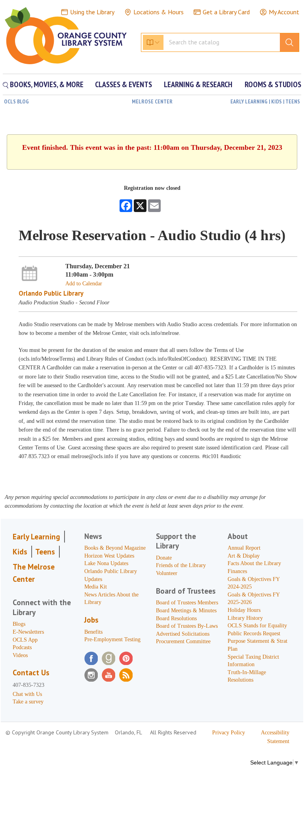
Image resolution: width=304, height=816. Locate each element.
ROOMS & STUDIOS (273, 84)
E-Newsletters (28, 632)
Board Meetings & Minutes (186, 610)
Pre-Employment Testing (112, 639)
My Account (284, 12)
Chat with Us (27, 694)
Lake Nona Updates (106, 563)
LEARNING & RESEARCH (198, 84)
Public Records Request (254, 633)
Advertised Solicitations (182, 634)
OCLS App (25, 640)
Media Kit (95, 587)
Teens (45, 551)
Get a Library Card (226, 12)
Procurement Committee (183, 641)
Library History (245, 618)
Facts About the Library (254, 563)
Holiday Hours (244, 610)
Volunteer (166, 573)
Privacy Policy (228, 733)
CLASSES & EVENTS (123, 84)
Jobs (91, 620)
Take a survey (28, 702)
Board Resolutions (176, 618)
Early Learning (36, 536)
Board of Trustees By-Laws (187, 626)
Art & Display (244, 556)
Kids (20, 551)
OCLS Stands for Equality (257, 626)
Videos (20, 655)
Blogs (19, 624)
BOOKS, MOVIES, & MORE (46, 84)
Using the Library (92, 12)
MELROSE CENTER (152, 101)
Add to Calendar (83, 284)
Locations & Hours (158, 12)
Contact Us (31, 672)
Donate (164, 558)
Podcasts (22, 647)
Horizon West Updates (109, 556)
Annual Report (244, 548)
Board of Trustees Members (187, 603)
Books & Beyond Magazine (115, 548)
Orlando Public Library (51, 293)
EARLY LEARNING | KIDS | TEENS (265, 101)
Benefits (93, 632)
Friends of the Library (181, 565)
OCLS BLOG (16, 101)
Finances (237, 571)
